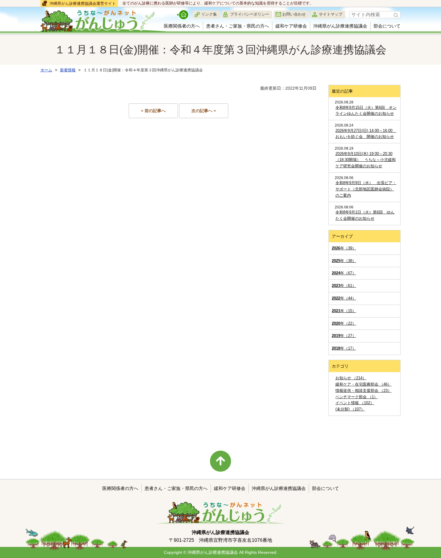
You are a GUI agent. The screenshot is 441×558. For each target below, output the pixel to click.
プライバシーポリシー (249, 14)
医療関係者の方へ (182, 25)
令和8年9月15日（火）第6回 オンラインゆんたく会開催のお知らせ (366, 110)
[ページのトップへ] (220, 461)
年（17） (344, 348)
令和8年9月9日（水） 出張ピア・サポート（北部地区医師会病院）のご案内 (365, 189)
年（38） (344, 260)
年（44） (344, 298)
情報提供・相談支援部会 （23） (363, 390)
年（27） (344, 335)
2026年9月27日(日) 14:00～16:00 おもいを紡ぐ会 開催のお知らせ (365, 133)
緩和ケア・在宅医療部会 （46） (363, 384)
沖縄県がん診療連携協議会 (340, 25)
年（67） (344, 273)
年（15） (344, 311)
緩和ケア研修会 (291, 25)
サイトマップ (330, 14)
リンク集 (209, 14)
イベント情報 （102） (354, 403)
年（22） (344, 323)
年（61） (344, 285)
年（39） (344, 248)
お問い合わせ (294, 14)
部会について (387, 25)
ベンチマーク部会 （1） (356, 397)
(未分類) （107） (350, 409)
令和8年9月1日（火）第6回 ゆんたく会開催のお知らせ (364, 215)
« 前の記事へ (153, 110)
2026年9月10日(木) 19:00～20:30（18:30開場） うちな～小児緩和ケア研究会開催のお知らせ (365, 160)
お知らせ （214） (350, 378)
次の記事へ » (203, 110)
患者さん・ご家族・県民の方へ (237, 25)
